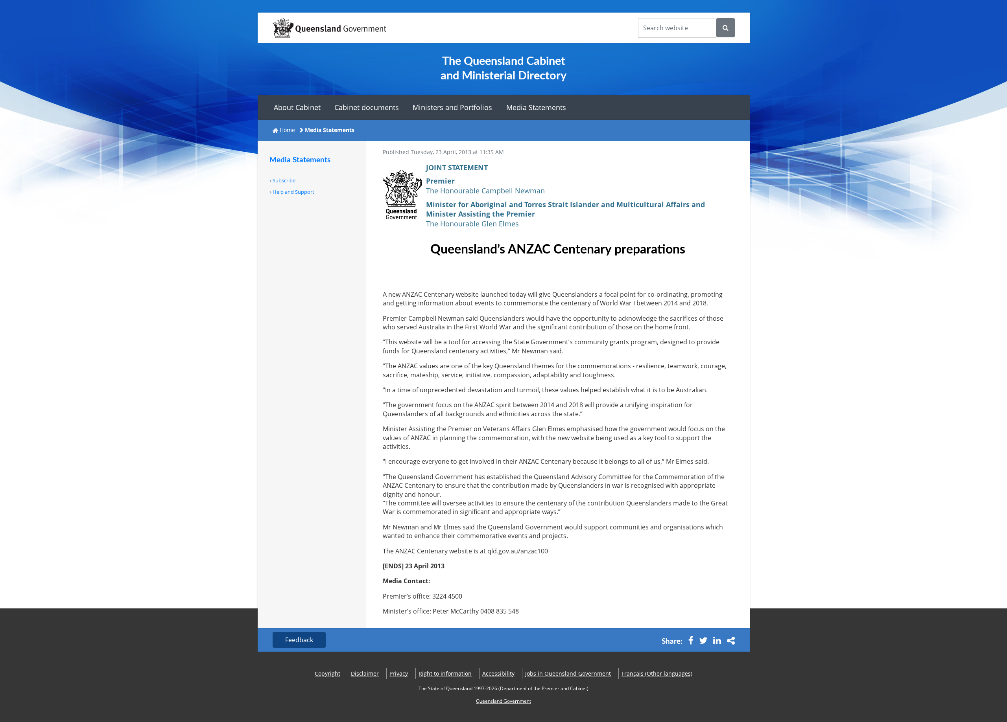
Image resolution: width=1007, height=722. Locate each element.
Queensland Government (503, 701)
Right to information (445, 673)
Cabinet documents (366, 107)
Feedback (299, 640)
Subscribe (284, 180)
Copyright (327, 673)
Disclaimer (365, 673)
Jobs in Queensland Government (568, 673)
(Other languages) (657, 673)
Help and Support (293, 191)
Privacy (398, 673)
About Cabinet (297, 107)
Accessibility (498, 673)
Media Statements (536, 107)
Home (287, 130)
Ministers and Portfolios (452, 107)
